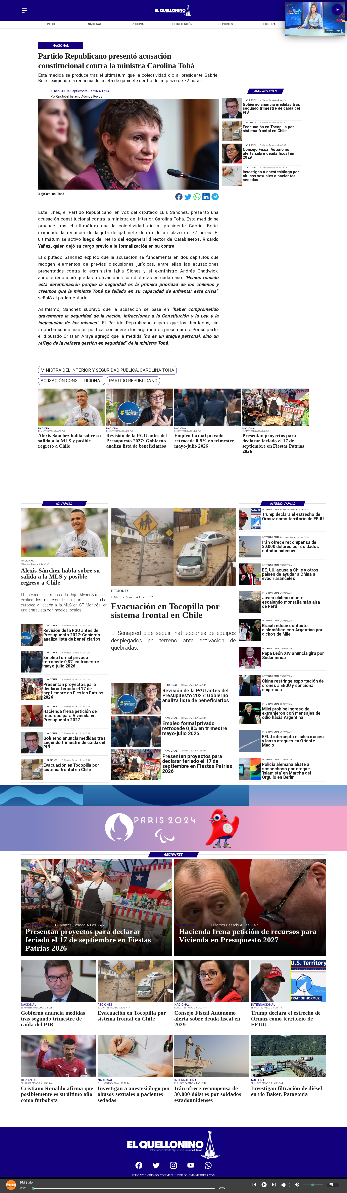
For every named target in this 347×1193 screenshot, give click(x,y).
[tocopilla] (232, 131)
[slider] (33, 1188)
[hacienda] (32, 716)
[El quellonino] (173, 16)
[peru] (250, 602)
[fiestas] (275, 425)
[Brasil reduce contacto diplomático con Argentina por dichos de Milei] (250, 630)
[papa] (250, 657)
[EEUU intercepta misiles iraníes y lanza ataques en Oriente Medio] (250, 741)
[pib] (232, 108)
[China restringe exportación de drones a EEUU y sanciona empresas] (250, 685)
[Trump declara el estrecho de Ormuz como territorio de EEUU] (250, 519)
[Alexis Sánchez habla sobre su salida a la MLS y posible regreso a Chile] (71, 425)
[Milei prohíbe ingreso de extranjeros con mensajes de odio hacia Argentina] (250, 713)
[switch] (285, 1185)
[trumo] (250, 574)
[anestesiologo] (232, 176)
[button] (107, 370)
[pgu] (139, 425)
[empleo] (207, 425)
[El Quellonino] (24, 13)
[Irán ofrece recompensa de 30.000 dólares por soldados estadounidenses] (250, 546)
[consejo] (232, 153)
